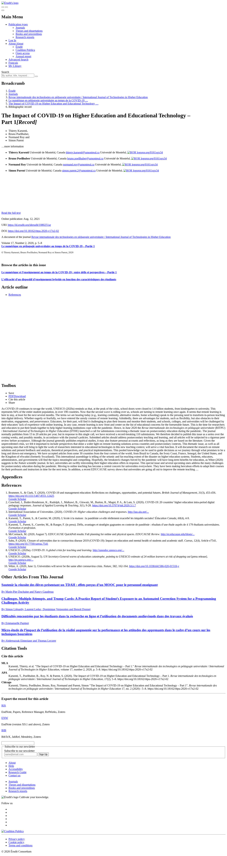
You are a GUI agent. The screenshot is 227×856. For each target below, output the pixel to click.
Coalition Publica (25, 49)
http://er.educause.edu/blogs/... (178, 534)
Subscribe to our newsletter (19, 750)
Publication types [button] (18, 24)
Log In (12, 40)
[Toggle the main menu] (2, 10)
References (15, 294)
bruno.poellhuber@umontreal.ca (85, 158)
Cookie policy (16, 842)
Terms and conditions (20, 845)
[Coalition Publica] (12, 831)
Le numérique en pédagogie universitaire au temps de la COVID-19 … (48, 100)
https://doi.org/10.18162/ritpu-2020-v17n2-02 (33, 230)
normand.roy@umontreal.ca (78, 164)
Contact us (14, 775)
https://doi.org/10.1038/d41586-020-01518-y (154, 566)
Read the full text (11, 212)
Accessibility (16, 769)
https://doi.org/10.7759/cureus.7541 (28, 543)
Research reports (25, 37)
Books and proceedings (29, 34)
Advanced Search (18, 59)
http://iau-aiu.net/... (138, 511)
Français (13, 62)
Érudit (19, 46)
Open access (23, 53)
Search (5, 72)
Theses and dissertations (29, 30)
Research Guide (17, 772)
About (19, 43)
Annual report (23, 56)
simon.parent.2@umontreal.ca (79, 170)
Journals (20, 27)
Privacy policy (17, 839)
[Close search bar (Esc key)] (6, 7)
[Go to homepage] (9, 2)
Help (11, 765)
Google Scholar (17, 499)
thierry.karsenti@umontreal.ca (82, 152)
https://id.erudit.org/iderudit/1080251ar (29, 224)
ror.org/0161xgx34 (152, 152)
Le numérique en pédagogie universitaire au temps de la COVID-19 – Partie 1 (48, 246)
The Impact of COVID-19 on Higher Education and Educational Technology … (53, 103)
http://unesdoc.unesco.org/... (108, 550)
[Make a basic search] (2, 7)
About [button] (12, 43)
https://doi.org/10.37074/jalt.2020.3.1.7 (114, 505)
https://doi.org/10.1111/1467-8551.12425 (31, 495)
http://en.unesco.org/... (21, 559)
